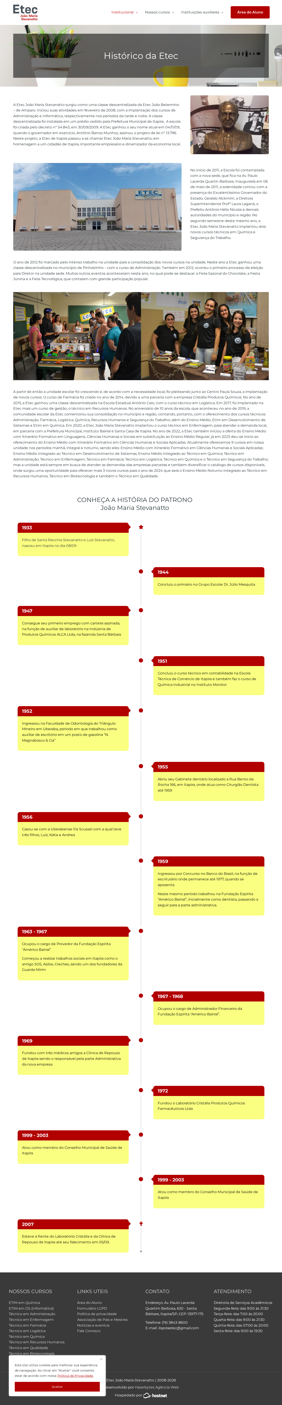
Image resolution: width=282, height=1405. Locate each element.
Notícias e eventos (93, 1325)
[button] (250, 12)
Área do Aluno (89, 1303)
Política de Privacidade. (75, 1376)
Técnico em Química (27, 1337)
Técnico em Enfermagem (31, 1320)
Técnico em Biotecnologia (31, 1353)
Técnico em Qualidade (28, 1348)
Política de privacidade (97, 1314)
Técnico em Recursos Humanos (37, 1342)
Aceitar (57, 1387)
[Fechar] (101, 1359)
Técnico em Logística (27, 1331)
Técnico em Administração (32, 1314)
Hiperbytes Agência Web (157, 1387)
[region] (57, 1375)
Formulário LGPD (92, 1308)
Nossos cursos (157, 12)
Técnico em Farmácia (27, 1325)
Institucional (122, 12)
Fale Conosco (88, 1331)
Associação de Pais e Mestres (102, 1320)
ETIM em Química (24, 1303)
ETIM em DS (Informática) (31, 1308)
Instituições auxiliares (200, 12)
